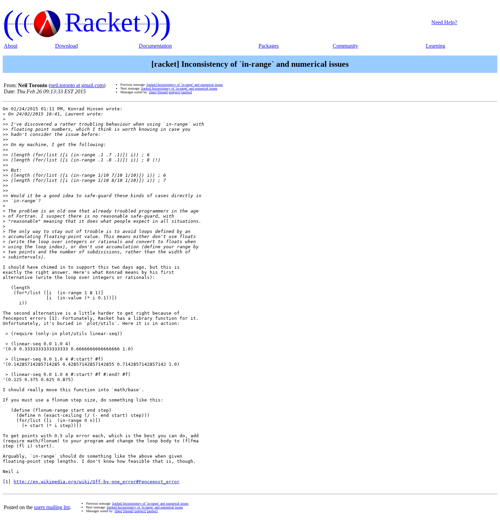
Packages (269, 46)
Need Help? (444, 22)
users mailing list (52, 507)
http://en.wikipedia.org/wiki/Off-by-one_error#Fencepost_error (97, 481)
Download (66, 46)
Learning (435, 46)
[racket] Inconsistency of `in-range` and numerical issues (185, 84)
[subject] (174, 92)
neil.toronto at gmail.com (77, 85)
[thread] (162, 92)
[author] (186, 92)
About (10, 46)
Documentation (155, 46)
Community (345, 46)
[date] (152, 92)
